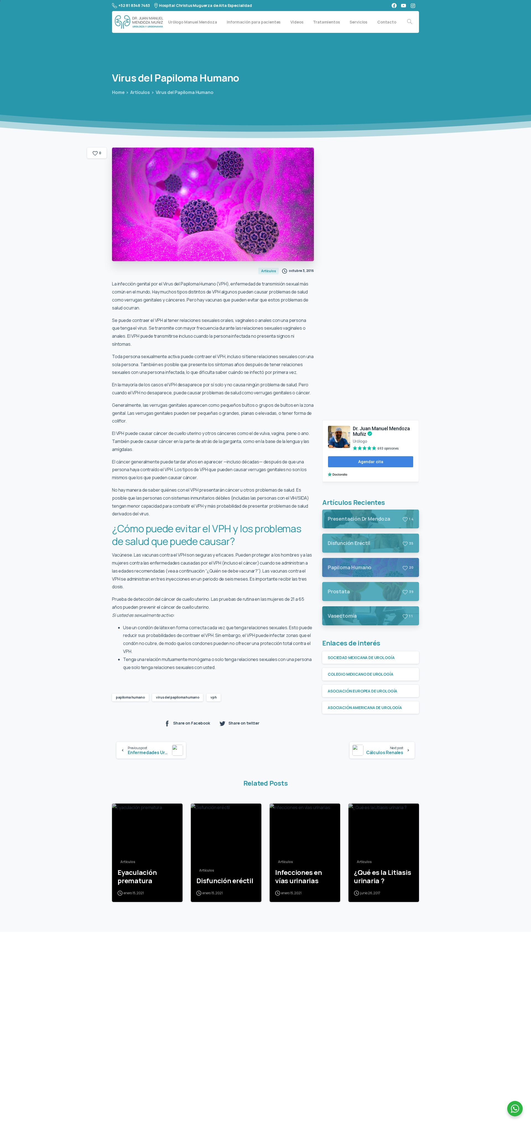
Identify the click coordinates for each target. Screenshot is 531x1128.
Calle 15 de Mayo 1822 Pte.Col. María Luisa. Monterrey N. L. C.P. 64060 (157, 1008)
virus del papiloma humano (177, 697)
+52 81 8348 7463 (134, 5)
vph (213, 697)
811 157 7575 (141, 1077)
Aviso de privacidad (260, 1110)
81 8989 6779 (141, 1049)
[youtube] (403, 5)
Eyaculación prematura (137, 876)
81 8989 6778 (141, 1039)
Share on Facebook (191, 723)
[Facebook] (394, 5)
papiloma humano (130, 697)
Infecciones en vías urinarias (298, 876)
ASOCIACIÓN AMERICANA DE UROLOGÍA (365, 707)
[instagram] (413, 5)
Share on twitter (243, 723)
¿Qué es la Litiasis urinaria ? (382, 876)
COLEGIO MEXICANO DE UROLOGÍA (360, 674)
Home (118, 92)
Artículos (140, 92)
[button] (141, 1093)
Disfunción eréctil (224, 881)
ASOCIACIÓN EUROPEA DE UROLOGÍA (362, 691)
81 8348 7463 (141, 1058)
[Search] (409, 21)
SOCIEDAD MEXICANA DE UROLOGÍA (361, 657)
